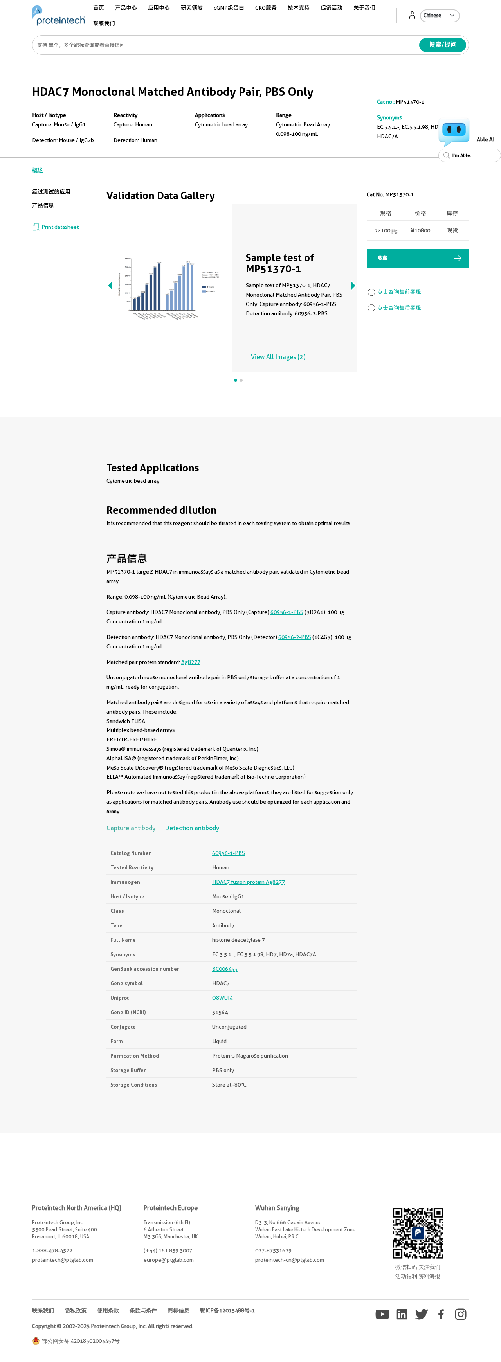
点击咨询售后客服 (398, 307)
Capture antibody (130, 828)
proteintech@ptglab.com (62, 1260)
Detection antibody (192, 828)
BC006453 (225, 969)
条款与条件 (143, 1310)
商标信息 (178, 1310)
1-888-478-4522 (52, 1250)
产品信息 (43, 205)
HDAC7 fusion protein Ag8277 (248, 882)
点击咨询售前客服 (398, 291)
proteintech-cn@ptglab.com (289, 1260)
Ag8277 (190, 662)
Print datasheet (59, 227)
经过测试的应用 (51, 192)
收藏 (382, 258)
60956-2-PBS (294, 637)
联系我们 (104, 23)
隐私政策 (76, 1310)
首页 (98, 8)
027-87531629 (273, 1250)
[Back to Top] (454, 1342)
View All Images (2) (278, 357)
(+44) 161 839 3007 (168, 1250)
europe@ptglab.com (169, 1260)
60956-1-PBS (286, 612)
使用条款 (108, 1310)
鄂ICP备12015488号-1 (227, 1310)
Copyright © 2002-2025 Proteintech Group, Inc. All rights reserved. (112, 1326)
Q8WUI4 (222, 998)
